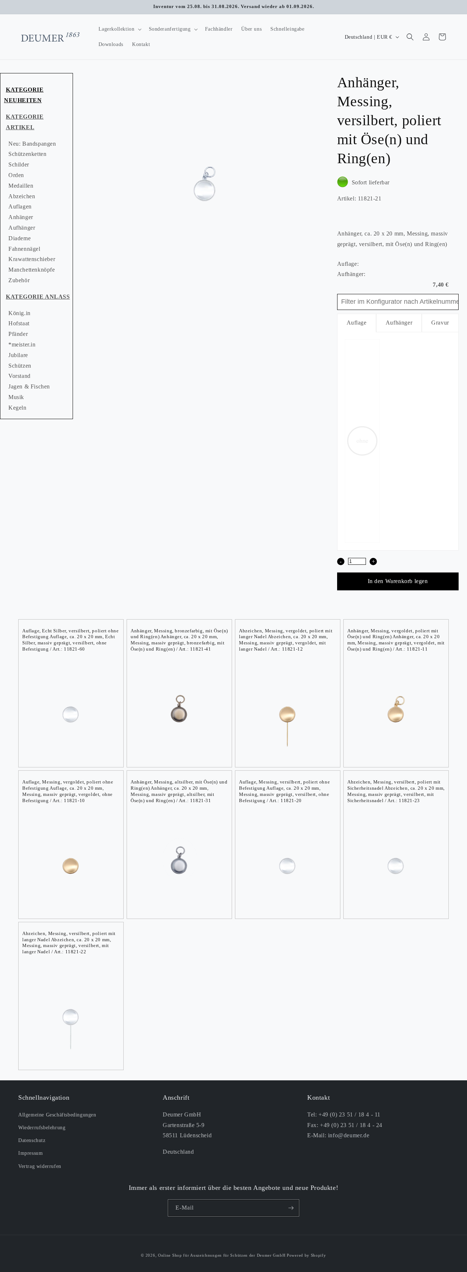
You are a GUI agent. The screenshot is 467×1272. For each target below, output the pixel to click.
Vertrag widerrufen (39, 1166)
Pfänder (18, 334)
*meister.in (22, 344)
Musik (16, 397)
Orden (16, 175)
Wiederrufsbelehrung (41, 1127)
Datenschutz (32, 1140)
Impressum (30, 1153)
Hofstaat (19, 323)
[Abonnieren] (291, 1208)
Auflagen (20, 206)
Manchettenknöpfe (31, 270)
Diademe (19, 238)
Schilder (18, 164)
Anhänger (20, 217)
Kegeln (17, 408)
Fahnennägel (24, 249)
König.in (19, 313)
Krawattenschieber (31, 259)
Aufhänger (21, 228)
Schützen (19, 366)
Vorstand (19, 376)
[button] (119, 29)
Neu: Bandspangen (32, 144)
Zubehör (19, 280)
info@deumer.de (348, 1135)
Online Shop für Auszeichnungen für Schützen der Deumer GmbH (221, 1255)
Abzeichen (21, 196)
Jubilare (18, 355)
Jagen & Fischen (29, 386)
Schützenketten (27, 154)
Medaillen (20, 186)
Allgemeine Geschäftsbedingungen (57, 1115)
